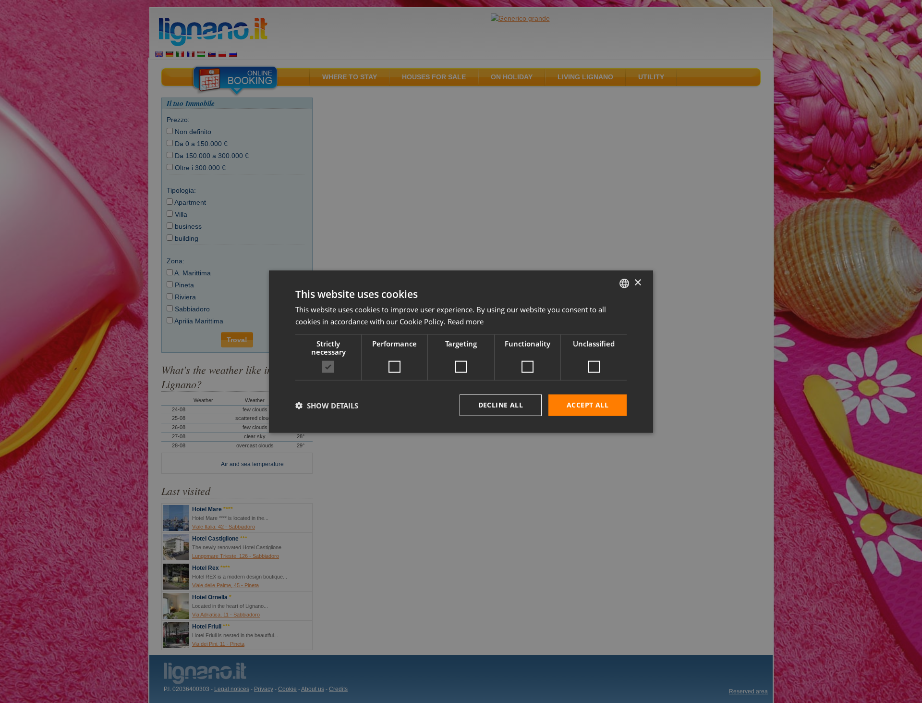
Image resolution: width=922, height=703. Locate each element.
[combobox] (624, 283)
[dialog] (461, 351)
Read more (466, 321)
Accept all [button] (587, 404)
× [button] (637, 282)
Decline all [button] (500, 404)
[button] (326, 405)
